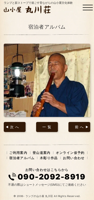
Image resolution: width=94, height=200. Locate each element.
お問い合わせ (73, 158)
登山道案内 (42, 153)
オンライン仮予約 (70, 153)
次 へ (14, 127)
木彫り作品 (49, 158)
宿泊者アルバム (22, 158)
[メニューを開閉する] (88, 8)
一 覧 (46, 127)
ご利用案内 (18, 153)
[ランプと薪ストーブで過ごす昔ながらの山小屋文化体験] (28, 9)
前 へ (79, 127)
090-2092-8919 (52, 176)
